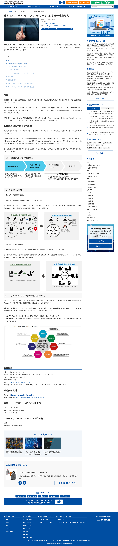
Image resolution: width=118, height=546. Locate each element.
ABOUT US (61, 519)
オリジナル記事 (92, 209)
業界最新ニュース (92, 217)
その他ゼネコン (92, 207)
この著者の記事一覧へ (67, 483)
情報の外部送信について (83, 540)
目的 (11, 7)
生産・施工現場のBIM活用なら (103, 516)
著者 (52, 7)
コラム (89, 215)
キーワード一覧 (27, 537)
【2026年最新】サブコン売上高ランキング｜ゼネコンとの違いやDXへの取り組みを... (101, 117)
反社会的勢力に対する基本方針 (67, 540)
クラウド (106, 148)
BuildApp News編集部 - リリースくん (55, 26)
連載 (89, 212)
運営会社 (41, 540)
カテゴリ (32, 7)
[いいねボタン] (59, 501)
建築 (97, 145)
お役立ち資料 (44, 519)
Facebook (51, 29)
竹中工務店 (91, 204)
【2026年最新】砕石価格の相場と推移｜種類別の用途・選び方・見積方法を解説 (100, 88)
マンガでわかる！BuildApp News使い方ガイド (72, 522)
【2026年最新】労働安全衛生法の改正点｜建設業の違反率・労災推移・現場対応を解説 (100, 84)
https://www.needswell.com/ (18, 382)
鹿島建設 (90, 195)
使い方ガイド (100, 246)
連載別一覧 (26, 528)
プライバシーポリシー (51, 540)
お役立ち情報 (75, 7)
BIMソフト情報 (92, 187)
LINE (59, 29)
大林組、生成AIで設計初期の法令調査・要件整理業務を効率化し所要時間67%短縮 (100, 93)
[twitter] (60, 2)
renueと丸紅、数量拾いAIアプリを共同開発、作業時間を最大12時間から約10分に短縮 (100, 73)
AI (102, 145)
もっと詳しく (100, 241)
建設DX (47, 23)
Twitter (44, 29)
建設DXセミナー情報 (46, 522)
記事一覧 (25, 534)
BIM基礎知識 (91, 181)
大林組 (89, 192)
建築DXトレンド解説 (93, 173)
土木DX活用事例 (92, 168)
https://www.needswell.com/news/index (30, 397)
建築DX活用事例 (92, 176)
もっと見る (100, 98)
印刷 (71, 29)
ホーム (5, 11)
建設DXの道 (9, 531)
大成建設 (90, 201)
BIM (99, 143)
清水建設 (90, 198)
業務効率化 (90, 145)
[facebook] (64, 2)
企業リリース (107, 143)
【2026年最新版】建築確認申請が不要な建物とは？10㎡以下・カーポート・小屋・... (101, 133)
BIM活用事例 (91, 184)
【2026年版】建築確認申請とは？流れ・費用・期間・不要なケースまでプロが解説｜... (101, 127)
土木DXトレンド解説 (93, 165)
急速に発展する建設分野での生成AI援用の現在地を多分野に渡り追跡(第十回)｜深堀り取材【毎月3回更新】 (100, 78)
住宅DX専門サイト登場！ (102, 2)
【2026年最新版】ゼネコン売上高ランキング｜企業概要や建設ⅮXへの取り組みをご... (101, 112)
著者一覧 (25, 531)
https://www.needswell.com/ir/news (23, 395)
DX (95, 143)
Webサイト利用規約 (33, 540)
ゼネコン (90, 190)
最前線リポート (91, 148)
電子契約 (52, 23)
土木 (100, 148)
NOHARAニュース (93, 220)
